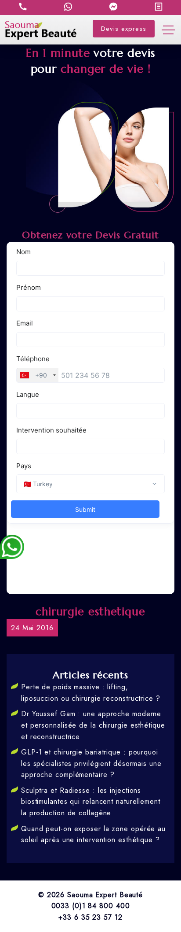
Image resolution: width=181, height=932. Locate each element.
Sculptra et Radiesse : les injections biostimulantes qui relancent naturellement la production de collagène (90, 801)
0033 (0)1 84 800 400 (90, 906)
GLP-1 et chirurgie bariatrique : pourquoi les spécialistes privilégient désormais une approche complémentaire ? (91, 763)
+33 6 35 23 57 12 (90, 917)
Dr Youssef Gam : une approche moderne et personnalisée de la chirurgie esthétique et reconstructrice (93, 725)
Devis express (123, 28)
